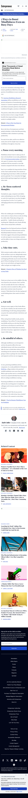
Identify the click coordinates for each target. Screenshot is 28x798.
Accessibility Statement (14, 737)
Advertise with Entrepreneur (14, 699)
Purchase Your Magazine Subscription (14, 693)
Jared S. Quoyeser (8, 588)
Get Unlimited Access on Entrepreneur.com (14, 687)
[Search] (18, 6)
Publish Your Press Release (14, 684)
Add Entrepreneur (9, 35)
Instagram (21, 760)
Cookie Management (14, 746)
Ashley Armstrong (8, 473)
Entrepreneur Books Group (14, 711)
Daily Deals (14, 719)
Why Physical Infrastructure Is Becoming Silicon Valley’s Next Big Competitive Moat (14, 557)
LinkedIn (12, 760)
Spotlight (14, 675)
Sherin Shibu (6, 532)
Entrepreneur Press (14, 714)
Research (3, 228)
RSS (14, 765)
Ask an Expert (14, 717)
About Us (14, 702)
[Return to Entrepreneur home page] (6, 6)
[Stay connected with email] (22, 430)
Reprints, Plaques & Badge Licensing (14, 749)
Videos (14, 667)
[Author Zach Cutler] (14, 418)
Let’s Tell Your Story (14, 722)
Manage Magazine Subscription (14, 696)
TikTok (25, 760)
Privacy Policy (14, 731)
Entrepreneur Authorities (14, 708)
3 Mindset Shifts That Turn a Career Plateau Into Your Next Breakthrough (12, 585)
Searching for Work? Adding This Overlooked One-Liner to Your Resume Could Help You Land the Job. (13, 528)
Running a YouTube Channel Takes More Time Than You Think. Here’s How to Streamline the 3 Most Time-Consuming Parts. (13, 498)
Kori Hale (5, 561)
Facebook (3, 760)
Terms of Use (14, 729)
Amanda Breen (7, 619)
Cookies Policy (14, 734)
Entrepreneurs (9, 10)
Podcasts (14, 670)
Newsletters (14, 658)
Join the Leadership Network (14, 682)
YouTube (16, 760)
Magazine (14, 673)
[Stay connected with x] (10, 430)
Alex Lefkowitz (7, 503)
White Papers (14, 661)
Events (14, 664)
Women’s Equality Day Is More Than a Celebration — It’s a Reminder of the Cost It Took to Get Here (14, 468)
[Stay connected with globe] (18, 430)
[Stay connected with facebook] (5, 430)
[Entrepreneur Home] (2, 10)
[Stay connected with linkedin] (14, 430)
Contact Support (14, 743)
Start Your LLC (14, 690)
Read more (22, 427)
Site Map (14, 740)
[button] (26, 6)
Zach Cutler (6, 422)
